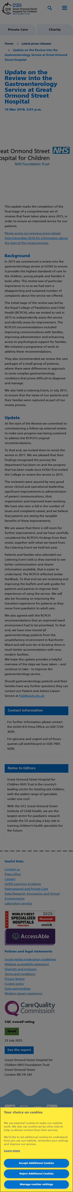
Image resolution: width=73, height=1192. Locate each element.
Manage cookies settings (36, 1184)
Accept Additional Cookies (36, 1163)
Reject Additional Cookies (36, 1174)
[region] (36, 1149)
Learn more (12, 1151)
